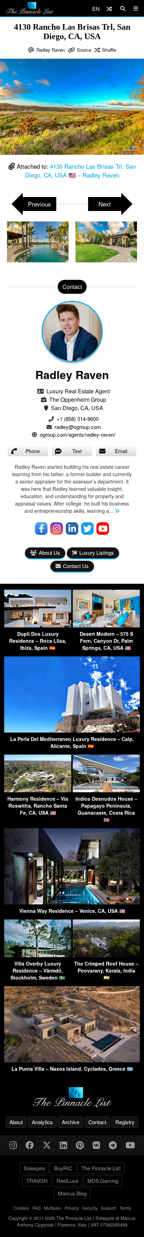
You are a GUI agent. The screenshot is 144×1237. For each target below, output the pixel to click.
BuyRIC (63, 1168)
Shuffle (109, 49)
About (16, 1122)
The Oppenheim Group (77, 399)
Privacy (72, 1208)
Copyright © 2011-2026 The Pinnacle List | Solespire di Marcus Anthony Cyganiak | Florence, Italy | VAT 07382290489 (72, 1221)
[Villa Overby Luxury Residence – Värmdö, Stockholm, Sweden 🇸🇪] (37, 955)
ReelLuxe (67, 1180)
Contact (97, 1122)
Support (108, 1208)
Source (84, 49)
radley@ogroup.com (78, 426)
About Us (49, 552)
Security (90, 1208)
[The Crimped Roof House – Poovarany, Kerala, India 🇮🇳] (106, 955)
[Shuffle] (109, 8)
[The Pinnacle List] (72, 1097)
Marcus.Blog (72, 1193)
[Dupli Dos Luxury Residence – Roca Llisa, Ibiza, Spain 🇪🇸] (37, 625)
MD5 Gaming (102, 1180)
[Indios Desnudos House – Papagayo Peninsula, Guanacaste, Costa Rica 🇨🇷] (106, 790)
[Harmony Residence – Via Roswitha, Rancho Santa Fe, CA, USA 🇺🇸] (37, 790)
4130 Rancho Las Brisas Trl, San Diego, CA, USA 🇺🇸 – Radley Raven (80, 171)
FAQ (37, 1208)
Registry (125, 1122)
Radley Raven (50, 49)
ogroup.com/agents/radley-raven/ (77, 434)
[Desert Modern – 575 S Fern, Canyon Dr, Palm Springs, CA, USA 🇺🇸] (106, 625)
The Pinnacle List (101, 1168)
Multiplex (52, 1208)
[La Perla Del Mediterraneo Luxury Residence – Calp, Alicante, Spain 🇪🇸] (72, 730)
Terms (125, 1208)
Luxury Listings (96, 552)
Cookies (21, 1208)
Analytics (42, 1122)
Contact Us (76, 565)
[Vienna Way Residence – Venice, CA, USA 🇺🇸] (72, 902)
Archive (70, 1122)
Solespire (34, 1168)
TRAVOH (37, 1180)
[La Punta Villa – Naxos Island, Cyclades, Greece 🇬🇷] (72, 1060)
